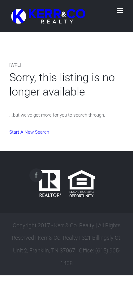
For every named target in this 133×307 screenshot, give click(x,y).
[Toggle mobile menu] (120, 10)
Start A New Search (29, 132)
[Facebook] (36, 175)
